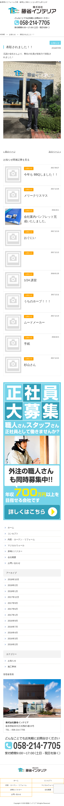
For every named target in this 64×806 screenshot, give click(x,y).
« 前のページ (9, 152)
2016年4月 (13, 632)
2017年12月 (13, 597)
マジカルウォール (16, 545)
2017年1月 (13, 615)
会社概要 (12, 557)
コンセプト (13, 533)
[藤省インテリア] (32, 10)
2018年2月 (13, 585)
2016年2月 (13, 644)
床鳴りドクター (15, 551)
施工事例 (12, 666)
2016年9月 (13, 621)
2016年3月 (13, 638)
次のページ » (55, 152)
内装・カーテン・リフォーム (21, 539)
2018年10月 (13, 579)
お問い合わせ (14, 563)
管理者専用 (8, 674)
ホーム (11, 527)
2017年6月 (13, 609)
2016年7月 (13, 627)
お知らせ (12, 661)
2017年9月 (13, 603)
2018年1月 (13, 591)
